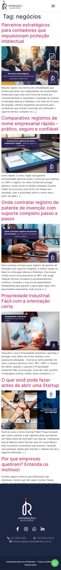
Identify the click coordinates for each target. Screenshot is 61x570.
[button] (53, 6)
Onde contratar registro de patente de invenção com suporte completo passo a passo (30, 210)
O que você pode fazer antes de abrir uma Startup (30, 382)
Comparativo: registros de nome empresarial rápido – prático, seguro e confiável (29, 123)
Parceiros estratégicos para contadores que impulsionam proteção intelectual (25, 33)
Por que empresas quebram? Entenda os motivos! (24, 464)
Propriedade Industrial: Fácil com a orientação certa (25, 301)
